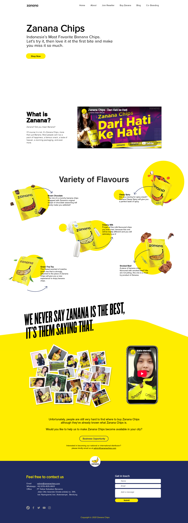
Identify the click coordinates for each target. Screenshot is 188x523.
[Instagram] (49, 507)
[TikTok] (28, 507)
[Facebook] (33, 507)
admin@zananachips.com (105, 448)
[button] (125, 5)
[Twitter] (38, 507)
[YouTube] (44, 507)
